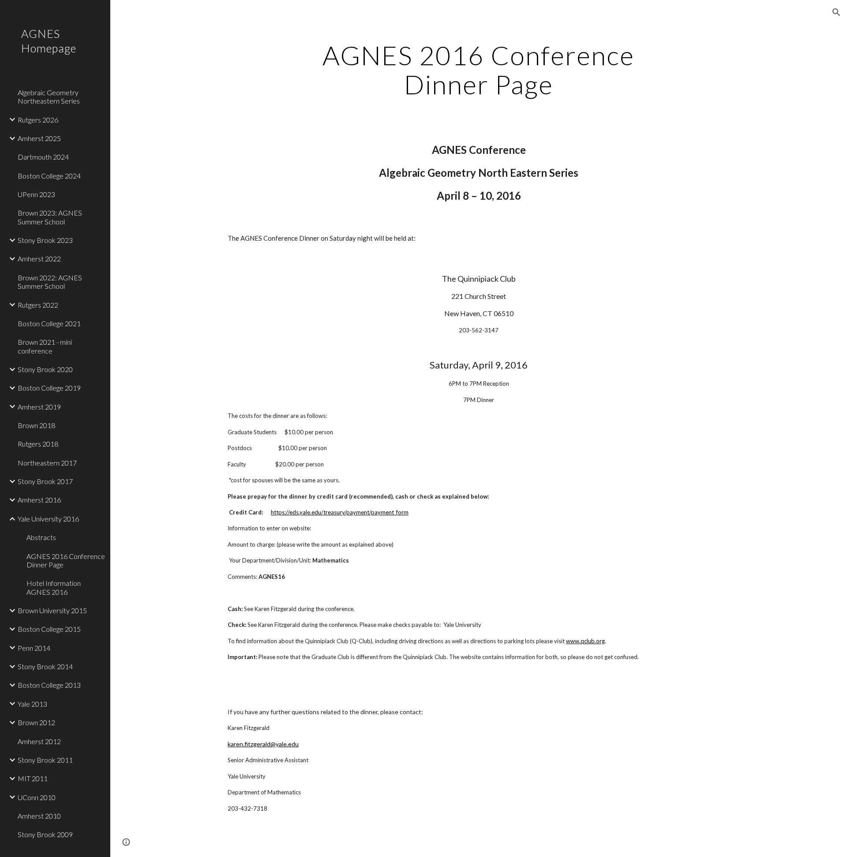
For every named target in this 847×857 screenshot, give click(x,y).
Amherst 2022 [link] (39, 258)
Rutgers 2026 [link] (38, 120)
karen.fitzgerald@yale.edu (263, 744)
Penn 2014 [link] (34, 648)
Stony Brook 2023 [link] (45, 240)
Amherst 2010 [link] (39, 816)
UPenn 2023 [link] (36, 194)
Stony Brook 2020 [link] (45, 369)
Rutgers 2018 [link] (38, 444)
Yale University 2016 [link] (48, 518)
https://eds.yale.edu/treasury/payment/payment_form (340, 512)
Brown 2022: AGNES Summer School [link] (50, 281)
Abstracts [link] (41, 537)
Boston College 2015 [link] (49, 629)
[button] (836, 12)
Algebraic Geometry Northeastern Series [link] (49, 96)
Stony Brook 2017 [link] (45, 481)
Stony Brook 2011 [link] (45, 760)
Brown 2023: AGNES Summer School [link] (50, 217)
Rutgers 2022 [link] (38, 305)
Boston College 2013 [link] (49, 685)
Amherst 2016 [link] (39, 500)
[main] (478, 69)
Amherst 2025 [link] (39, 138)
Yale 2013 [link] (32, 704)
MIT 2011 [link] (33, 778)
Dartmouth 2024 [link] (43, 157)
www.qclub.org (585, 641)
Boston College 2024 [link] (49, 175)
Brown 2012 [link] (36, 722)
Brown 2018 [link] (36, 425)
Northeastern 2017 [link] (47, 462)
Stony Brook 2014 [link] (45, 666)
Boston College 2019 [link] (49, 388)
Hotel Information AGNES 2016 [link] (53, 587)
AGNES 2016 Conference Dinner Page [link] (65, 560)
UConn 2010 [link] (37, 797)
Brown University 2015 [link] (52, 610)
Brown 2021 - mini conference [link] (45, 346)
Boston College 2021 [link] (49, 323)
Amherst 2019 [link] (39, 406)
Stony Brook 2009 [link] (45, 834)
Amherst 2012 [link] (39, 741)
